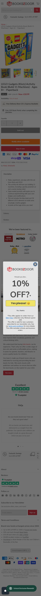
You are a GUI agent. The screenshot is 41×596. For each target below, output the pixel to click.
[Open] (5, 590)
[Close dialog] (35, 264)
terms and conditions (16, 326)
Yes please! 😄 (20, 303)
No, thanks (21, 310)
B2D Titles (9, 318)
